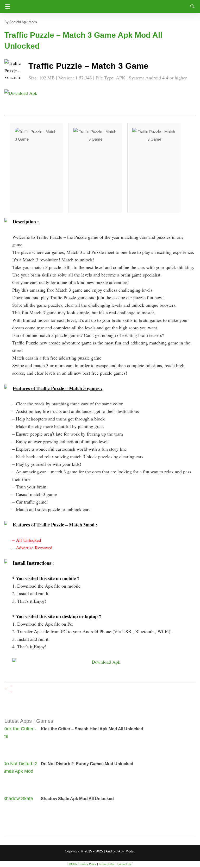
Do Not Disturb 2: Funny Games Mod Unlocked (87, 764)
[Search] (191, 6)
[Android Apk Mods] (100, 5)
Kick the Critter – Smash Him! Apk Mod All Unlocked (92, 729)
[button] (14, 69)
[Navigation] (6, 6)
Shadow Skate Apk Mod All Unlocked (77, 798)
